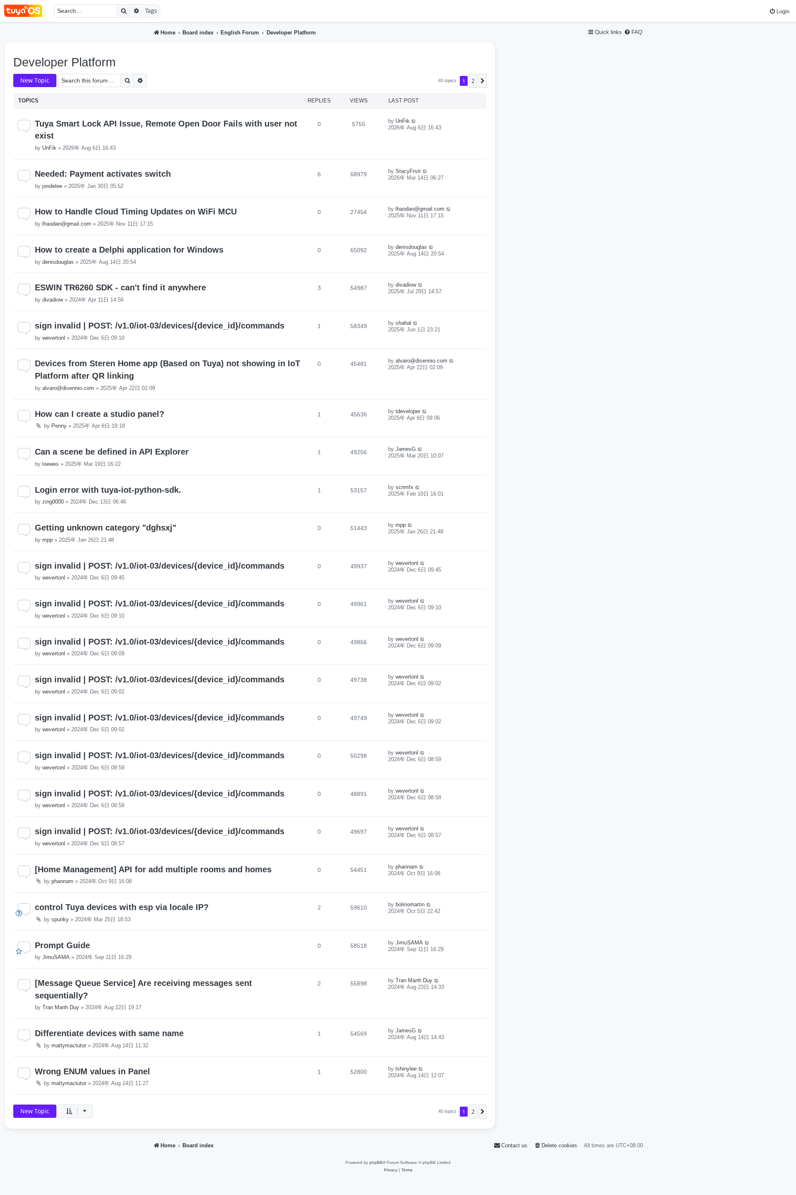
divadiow (52, 300)
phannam (62, 881)
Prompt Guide (62, 945)
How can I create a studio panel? (99, 414)
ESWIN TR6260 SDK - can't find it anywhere (120, 287)
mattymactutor (68, 1045)
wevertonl (53, 338)
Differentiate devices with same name (109, 1033)
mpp (47, 540)
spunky (60, 919)
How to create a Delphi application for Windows (129, 249)
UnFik (49, 148)
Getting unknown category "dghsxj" (105, 527)
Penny (59, 426)
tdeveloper (408, 411)
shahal (403, 323)
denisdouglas (58, 262)
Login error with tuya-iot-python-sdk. (108, 489)
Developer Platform (64, 62)
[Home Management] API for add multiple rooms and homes (153, 869)
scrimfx (404, 487)
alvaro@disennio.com (68, 388)
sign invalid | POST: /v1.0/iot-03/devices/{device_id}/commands (159, 325)
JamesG (406, 449)
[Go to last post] (414, 121)
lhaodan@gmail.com (66, 224)
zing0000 (53, 502)
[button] (482, 81)
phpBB (376, 1162)
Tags (151, 11)
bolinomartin (410, 904)
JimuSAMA (56, 957)
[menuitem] (779, 11)
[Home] (27, 11)
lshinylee (406, 1069)
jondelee (52, 186)
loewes (50, 464)
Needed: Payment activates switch (103, 173)
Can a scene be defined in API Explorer (112, 451)
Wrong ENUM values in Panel (92, 1071)
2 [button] (473, 81)
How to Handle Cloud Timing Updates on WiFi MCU (136, 211)
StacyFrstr (408, 171)
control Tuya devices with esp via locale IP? (122, 907)
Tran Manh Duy (60, 1007)
